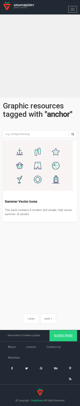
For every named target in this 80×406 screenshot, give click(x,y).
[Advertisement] (40, 56)
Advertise (14, 357)
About (12, 347)
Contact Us (53, 347)
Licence (31, 347)
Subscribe (63, 335)
